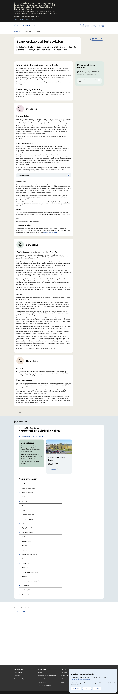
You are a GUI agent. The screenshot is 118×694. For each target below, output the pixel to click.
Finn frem (53, 469)
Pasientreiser (25, 563)
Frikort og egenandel (28, 519)
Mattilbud (24, 545)
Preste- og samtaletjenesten (30, 572)
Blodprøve (25, 497)
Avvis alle (87, 688)
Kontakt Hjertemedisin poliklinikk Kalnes (30, 436)
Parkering (24, 550)
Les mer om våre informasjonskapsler (81, 679)
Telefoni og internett (27, 590)
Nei (24, 611)
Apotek (24, 483)
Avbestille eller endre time (29, 488)
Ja (17, 611)
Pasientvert (25, 567)
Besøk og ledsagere (27, 492)
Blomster (24, 501)
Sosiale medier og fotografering (31, 581)
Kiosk (23, 536)
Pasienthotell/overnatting (29, 554)
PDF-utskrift (98, 39)
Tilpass (97, 688)
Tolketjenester (26, 594)
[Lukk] (114, 671)
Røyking (24, 576)
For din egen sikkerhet (28, 514)
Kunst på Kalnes (26, 541)
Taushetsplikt (25, 585)
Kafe (23, 523)
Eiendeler (24, 510)
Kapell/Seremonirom (28, 528)
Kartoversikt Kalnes (27, 532)
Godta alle (76, 688)
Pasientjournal (26, 559)
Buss (23, 506)
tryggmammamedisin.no (50, 232)
